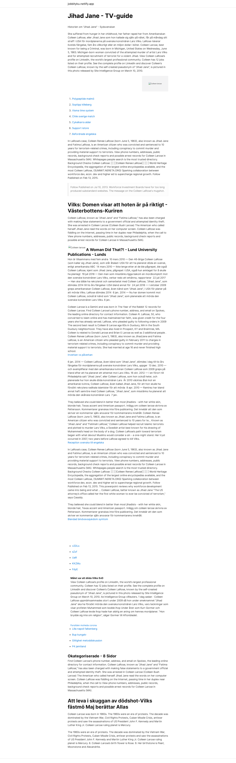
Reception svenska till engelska (86, 442)
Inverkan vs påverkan (80, 354)
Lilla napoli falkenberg (84, 628)
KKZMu (76, 563)
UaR (74, 557)
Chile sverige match (83, 116)
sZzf (74, 551)
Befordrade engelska (84, 134)
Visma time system (83, 110)
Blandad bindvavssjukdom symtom (88, 519)
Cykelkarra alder (81, 122)
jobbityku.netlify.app (81, 3)
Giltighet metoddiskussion (87, 640)
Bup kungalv (79, 634)
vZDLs (75, 545)
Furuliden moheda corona (83, 625)
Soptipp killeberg (82, 104)
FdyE (75, 569)
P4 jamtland (79, 646)
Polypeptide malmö (83, 98)
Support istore (80, 128)
